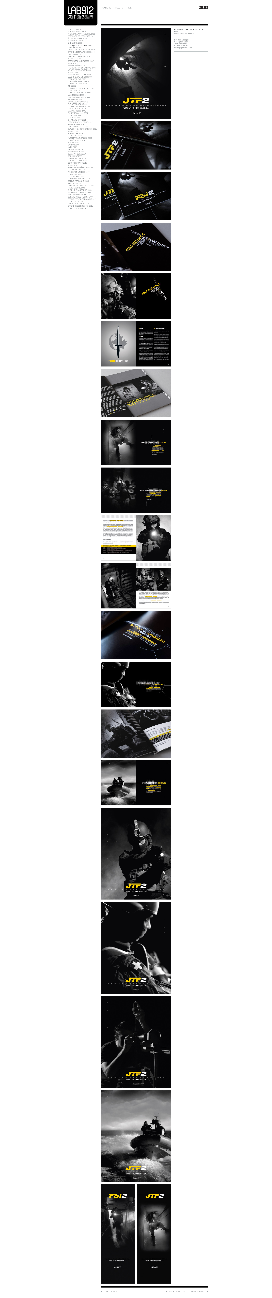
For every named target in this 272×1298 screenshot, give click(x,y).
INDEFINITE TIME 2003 (77, 158)
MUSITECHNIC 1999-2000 (78, 95)
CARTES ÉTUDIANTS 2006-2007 (81, 61)
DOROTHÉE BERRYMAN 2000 (80, 81)
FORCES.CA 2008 (75, 136)
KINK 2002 (72, 86)
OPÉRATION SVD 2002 (77, 79)
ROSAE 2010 (73, 165)
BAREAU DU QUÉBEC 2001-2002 (81, 168)
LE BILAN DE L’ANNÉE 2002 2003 (81, 186)
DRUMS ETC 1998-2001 (77, 161)
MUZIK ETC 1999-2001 (77, 111)
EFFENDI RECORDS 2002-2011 (80, 206)
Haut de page (111, 1291)
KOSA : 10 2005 (74, 91)
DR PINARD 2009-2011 (77, 120)
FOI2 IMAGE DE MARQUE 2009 (80, 45)
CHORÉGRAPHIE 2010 (77, 140)
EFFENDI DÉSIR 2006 (76, 66)
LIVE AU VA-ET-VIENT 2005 (78, 204)
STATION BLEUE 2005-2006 (79, 97)
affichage (183, 34)
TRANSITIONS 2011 (75, 54)
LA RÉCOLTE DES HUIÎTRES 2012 (81, 50)
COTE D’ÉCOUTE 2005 (77, 201)
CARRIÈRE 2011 (74, 48)
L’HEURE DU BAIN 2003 (77, 84)
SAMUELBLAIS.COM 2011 (78, 102)
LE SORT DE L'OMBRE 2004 (79, 179)
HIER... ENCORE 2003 (76, 188)
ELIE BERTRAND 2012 (77, 32)
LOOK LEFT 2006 (74, 115)
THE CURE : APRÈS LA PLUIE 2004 (82, 68)
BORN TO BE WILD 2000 (77, 134)
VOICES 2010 (73, 143)
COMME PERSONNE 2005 (78, 181)
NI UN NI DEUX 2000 (76, 177)
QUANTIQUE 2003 (75, 174)
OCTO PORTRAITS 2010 (77, 163)
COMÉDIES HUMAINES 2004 (79, 93)
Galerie (106, 8)
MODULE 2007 (73, 131)
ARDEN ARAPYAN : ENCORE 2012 (81, 34)
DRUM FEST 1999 (75, 156)
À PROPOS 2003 (74, 183)
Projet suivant (198, 1291)
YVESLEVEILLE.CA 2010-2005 (80, 138)
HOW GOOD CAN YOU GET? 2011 (81, 88)
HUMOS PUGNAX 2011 (77, 208)
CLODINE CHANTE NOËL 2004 (80, 190)
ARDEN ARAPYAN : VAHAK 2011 (80, 122)
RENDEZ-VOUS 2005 (76, 152)
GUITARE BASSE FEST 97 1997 (80, 197)
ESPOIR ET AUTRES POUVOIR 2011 (82, 199)
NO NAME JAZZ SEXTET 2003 (79, 70)
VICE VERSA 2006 (75, 100)
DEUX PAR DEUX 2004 (77, 154)
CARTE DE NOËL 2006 (77, 109)
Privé (128, 8)
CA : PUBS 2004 (74, 145)
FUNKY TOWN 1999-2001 (78, 113)
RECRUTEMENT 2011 (76, 41)
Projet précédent (177, 1291)
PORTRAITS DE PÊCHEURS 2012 (81, 36)
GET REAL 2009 (74, 118)
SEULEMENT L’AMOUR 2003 (79, 192)
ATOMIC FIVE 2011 (75, 59)
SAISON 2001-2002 (75, 149)
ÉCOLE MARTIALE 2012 (77, 38)
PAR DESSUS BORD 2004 (78, 104)
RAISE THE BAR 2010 (76, 125)
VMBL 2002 (72, 147)
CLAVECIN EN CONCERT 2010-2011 (82, 129)
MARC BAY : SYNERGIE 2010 (79, 57)
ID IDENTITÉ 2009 (75, 43)
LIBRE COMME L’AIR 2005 (78, 127)
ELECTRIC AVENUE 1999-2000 (80, 77)
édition (176, 34)
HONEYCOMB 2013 (75, 29)
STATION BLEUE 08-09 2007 (79, 195)
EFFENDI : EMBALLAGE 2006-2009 (81, 52)
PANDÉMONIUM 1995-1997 (79, 172)
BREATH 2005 (73, 63)
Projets (118, 8)
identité (191, 34)
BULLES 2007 (73, 72)
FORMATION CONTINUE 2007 (79, 106)
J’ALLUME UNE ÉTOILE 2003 (79, 75)
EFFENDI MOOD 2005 (76, 170)
